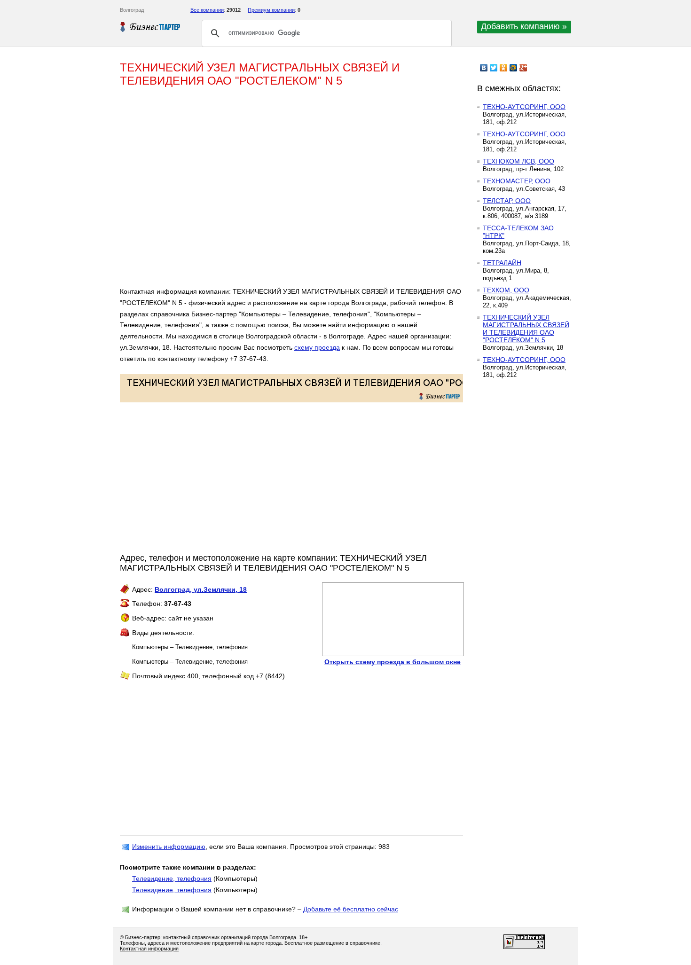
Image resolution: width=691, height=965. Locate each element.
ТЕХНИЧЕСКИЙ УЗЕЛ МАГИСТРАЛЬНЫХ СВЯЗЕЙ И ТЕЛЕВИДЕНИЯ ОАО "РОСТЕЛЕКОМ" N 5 (526, 329)
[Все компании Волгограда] (150, 27)
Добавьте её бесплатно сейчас (350, 909)
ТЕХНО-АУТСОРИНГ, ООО (524, 106)
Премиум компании (271, 10)
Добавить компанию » (524, 26)
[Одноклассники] (504, 68)
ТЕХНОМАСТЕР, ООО (516, 181)
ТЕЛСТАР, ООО (507, 200)
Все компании (207, 10)
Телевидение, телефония (172, 878)
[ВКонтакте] (484, 68)
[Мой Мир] (513, 68)
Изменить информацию (168, 846)
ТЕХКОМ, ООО (506, 290)
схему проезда (317, 347)
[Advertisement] (256, 191)
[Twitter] (494, 68)
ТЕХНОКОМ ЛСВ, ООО (518, 161)
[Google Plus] (523, 68)
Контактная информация (149, 948)
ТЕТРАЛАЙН (502, 263)
